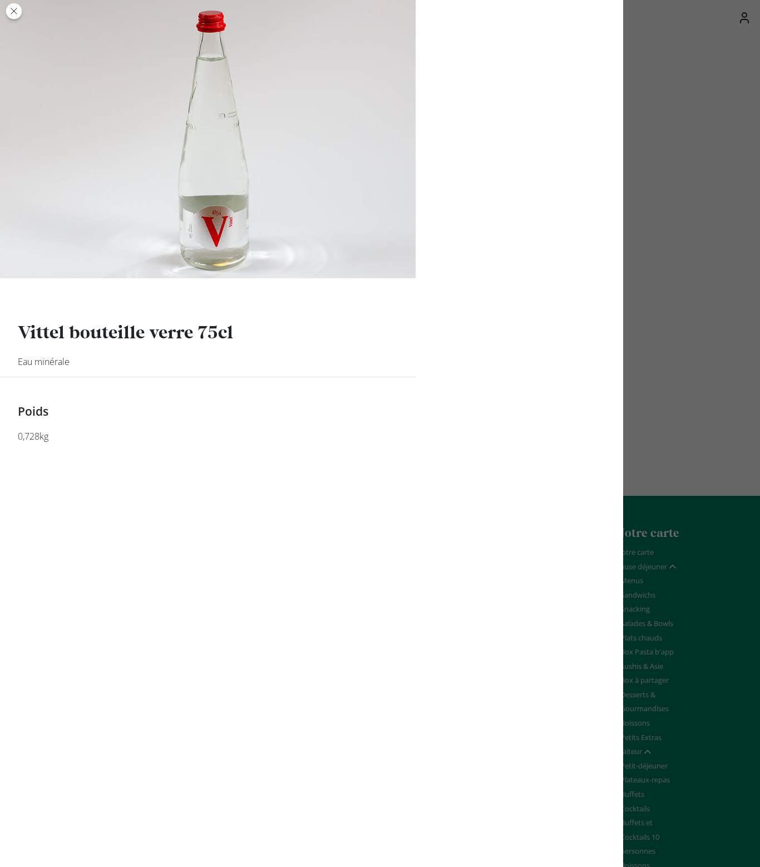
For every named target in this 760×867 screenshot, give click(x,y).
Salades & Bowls (646, 623)
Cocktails (635, 809)
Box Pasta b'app (647, 652)
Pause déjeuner (641, 566)
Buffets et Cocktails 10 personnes (639, 836)
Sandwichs (637, 595)
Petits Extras (641, 737)
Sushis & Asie (641, 666)
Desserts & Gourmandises (644, 701)
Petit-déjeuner (644, 766)
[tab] (646, 567)
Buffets (632, 794)
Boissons (635, 723)
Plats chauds (641, 638)
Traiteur (629, 751)
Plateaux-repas (645, 780)
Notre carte (635, 552)
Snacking (635, 609)
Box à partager (644, 680)
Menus (631, 580)
